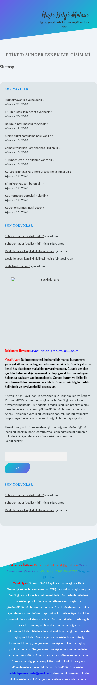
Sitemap (7, 67)
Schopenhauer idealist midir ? (24, 236)
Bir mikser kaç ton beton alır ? (24, 183)
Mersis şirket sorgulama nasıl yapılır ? (29, 135)
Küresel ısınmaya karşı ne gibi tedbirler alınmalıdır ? (38, 171)
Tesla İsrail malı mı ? (17, 266)
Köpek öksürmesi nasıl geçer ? (24, 207)
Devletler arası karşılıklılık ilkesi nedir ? (29, 251)
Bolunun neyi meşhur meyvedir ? (26, 123)
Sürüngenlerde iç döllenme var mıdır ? (29, 159)
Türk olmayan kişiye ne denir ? (24, 99)
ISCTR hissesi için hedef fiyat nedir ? (28, 111)
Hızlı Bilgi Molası (65, 15)
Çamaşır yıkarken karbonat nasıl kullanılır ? (32, 147)
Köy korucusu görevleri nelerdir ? (26, 195)
